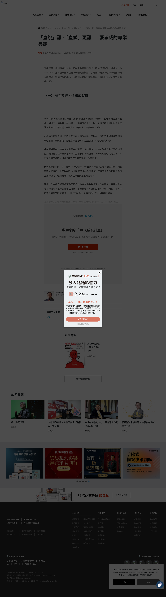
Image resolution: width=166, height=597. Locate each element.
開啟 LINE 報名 (83, 324)
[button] (99, 272)
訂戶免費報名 (83, 319)
